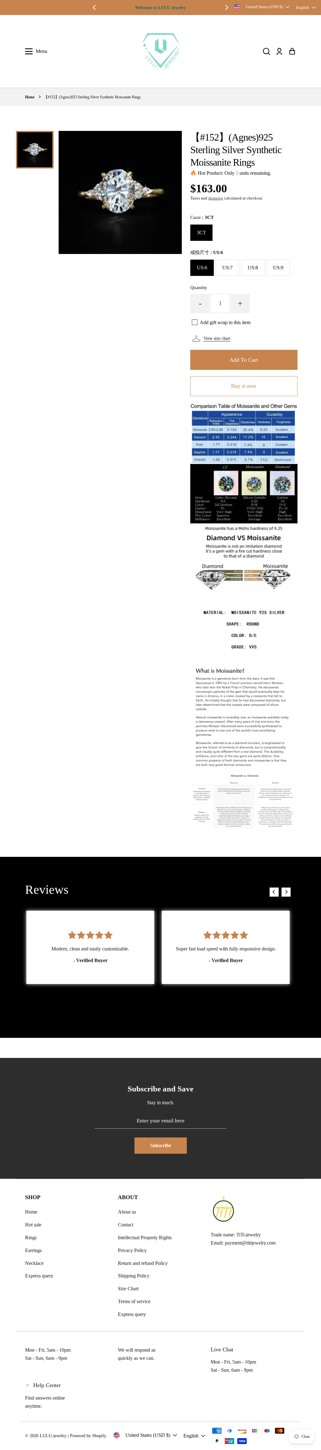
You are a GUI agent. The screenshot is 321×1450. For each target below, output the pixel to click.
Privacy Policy (132, 1250)
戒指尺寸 (206, 252)
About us (127, 1211)
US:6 (202, 267)
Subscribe (160, 1145)
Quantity (198, 287)
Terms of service (134, 1301)
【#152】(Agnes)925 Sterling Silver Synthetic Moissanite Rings (92, 97)
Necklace (34, 1263)
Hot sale (33, 1224)
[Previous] (95, 7)
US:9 (278, 267)
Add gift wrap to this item (225, 322)
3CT (201, 232)
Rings (31, 1237)
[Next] (226, 7)
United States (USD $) (264, 6)
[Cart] (292, 51)
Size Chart (128, 1288)
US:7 (227, 267)
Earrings (33, 1250)
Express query (39, 1275)
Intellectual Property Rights (145, 1237)
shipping (215, 198)
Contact (125, 1224)
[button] (266, 51)
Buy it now (243, 386)
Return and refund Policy (143, 1263)
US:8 (253, 267)
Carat (202, 217)
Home (29, 97)
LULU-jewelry (53, 1435)
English (302, 7)
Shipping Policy (134, 1275)
